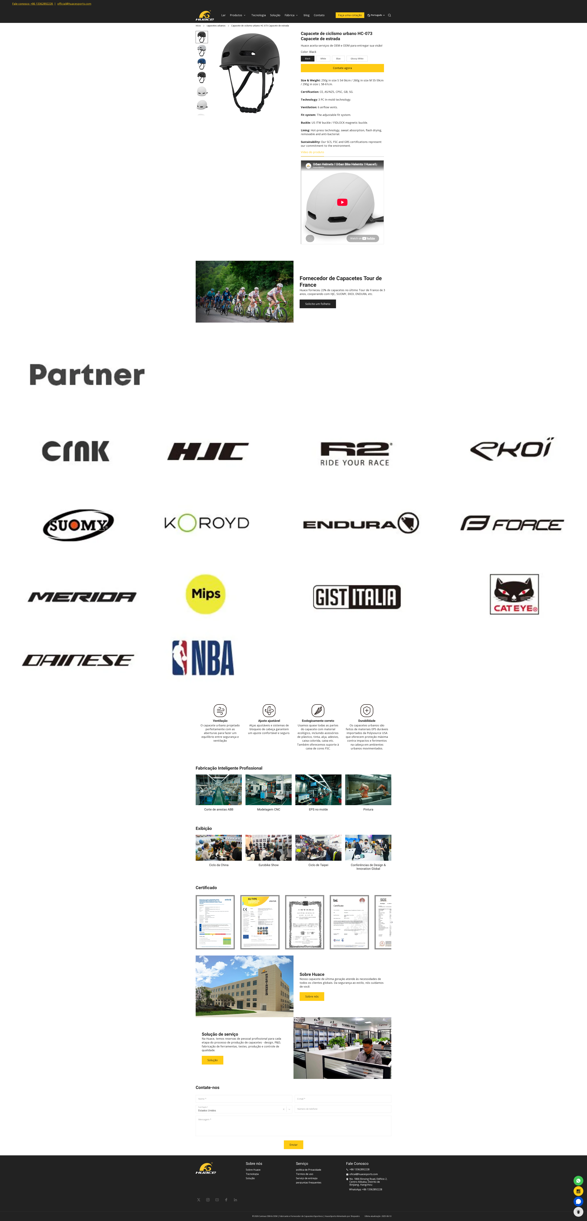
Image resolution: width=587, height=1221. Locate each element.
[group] (202, 50)
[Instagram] (208, 1200)
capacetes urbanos (216, 25)
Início (198, 25)
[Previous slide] (195, 922)
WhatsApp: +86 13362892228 (365, 1189)
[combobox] (198, 1110)
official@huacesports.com (74, 3)
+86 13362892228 (42, 3)
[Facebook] (226, 1200)
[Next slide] (202, 110)
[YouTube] (217, 1200)
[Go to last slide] (202, 36)
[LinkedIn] (235, 1200)
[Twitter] (199, 1200)
